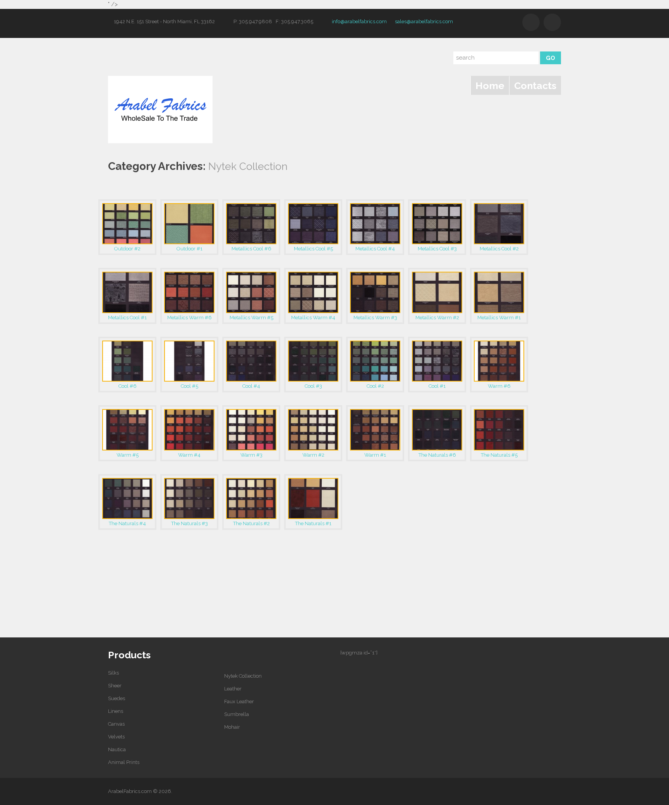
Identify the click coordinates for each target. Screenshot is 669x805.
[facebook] (552, 22)
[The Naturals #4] (127, 498)
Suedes (116, 698)
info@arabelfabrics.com (359, 21)
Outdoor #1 (189, 249)
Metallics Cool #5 (313, 249)
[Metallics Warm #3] (375, 292)
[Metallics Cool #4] (375, 223)
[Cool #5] (189, 361)
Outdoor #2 (127, 249)
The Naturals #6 (437, 455)
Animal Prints (123, 762)
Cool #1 (437, 386)
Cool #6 (127, 386)
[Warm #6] (499, 361)
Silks (113, 673)
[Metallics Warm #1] (499, 292)
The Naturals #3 (189, 523)
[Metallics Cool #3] (437, 223)
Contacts (535, 85)
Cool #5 (189, 386)
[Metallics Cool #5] (313, 223)
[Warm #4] (189, 429)
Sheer (115, 686)
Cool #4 (251, 386)
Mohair (232, 727)
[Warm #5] (127, 429)
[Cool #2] (375, 361)
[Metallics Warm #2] (437, 292)
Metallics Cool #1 (127, 317)
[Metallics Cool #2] (499, 223)
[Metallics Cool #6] (251, 223)
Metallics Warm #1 (499, 317)
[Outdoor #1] (189, 223)
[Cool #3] (313, 361)
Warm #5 (128, 455)
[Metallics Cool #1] (127, 292)
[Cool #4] (251, 361)
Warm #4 (189, 455)
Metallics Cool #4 (375, 249)
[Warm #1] (375, 429)
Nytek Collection (243, 676)
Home (489, 85)
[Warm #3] (251, 429)
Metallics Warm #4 (313, 317)
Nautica (117, 749)
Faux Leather (239, 701)
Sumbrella (236, 714)
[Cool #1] (437, 361)
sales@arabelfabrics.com (424, 21)
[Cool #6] (127, 361)
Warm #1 (375, 455)
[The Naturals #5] (499, 429)
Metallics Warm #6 (189, 317)
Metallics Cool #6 (251, 249)
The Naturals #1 (313, 523)
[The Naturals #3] (189, 498)
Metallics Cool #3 (437, 249)
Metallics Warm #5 (251, 317)
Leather (233, 689)
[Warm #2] (313, 429)
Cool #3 (313, 386)
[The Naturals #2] (251, 498)
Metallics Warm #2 (437, 317)
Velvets (116, 737)
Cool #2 (375, 386)
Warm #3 (251, 455)
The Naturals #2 (251, 523)
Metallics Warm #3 (375, 317)
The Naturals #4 (127, 523)
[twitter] (531, 22)
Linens (115, 711)
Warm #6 (499, 386)
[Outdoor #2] (127, 223)
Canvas (116, 724)
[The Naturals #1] (313, 498)
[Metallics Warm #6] (189, 292)
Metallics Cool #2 (499, 249)
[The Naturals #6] (437, 429)
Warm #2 (313, 455)
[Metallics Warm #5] (251, 292)
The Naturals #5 (499, 455)
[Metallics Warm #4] (313, 292)
